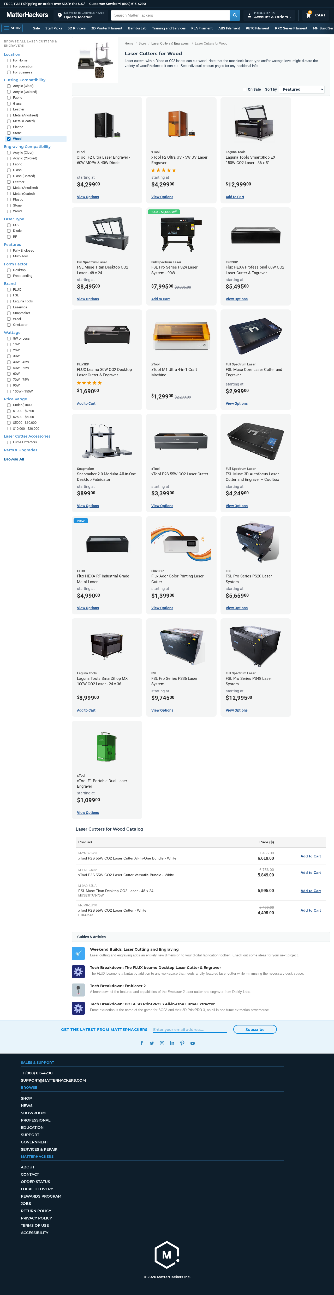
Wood (17, 139)
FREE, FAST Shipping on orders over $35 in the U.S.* (44, 4)
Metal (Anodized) (25, 115)
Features (12, 244)
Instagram (161, 1043)
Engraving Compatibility (27, 146)
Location (12, 54)
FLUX (17, 289)
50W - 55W (21, 368)
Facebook (141, 1043)
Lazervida (20, 307)
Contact (30, 1174)
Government (34, 1142)
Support (30, 1134)
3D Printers (77, 28)
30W (16, 356)
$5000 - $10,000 (25, 423)
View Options (88, 197)
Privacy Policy (36, 1218)
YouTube (192, 1043)
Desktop (19, 270)
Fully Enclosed (23, 250)
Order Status (35, 1181)
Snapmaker (21, 313)
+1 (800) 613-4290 (132, 4)
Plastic (18, 127)
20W (16, 350)
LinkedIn (172, 1043)
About (27, 1167)
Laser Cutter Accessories (27, 436)
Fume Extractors (25, 442)
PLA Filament (202, 28)
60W (16, 374)
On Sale (254, 89)
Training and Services (169, 28)
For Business (22, 72)
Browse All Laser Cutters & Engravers (30, 43)
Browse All (14, 459)
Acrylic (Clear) (23, 86)
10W (16, 344)
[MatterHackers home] (27, 15)
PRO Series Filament (291, 28)
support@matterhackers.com (53, 1080)
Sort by (271, 89)
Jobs (26, 1203)
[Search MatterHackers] (235, 15)
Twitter (151, 1043)
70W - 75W (21, 380)
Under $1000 (22, 405)
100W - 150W (23, 391)
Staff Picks (53, 28)
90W (16, 385)
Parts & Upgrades (20, 450)
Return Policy (36, 1211)
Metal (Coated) (24, 121)
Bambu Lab (137, 28)
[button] (80, 15)
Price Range (15, 399)
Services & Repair (39, 1149)
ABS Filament (229, 28)
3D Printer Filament (106, 28)
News (27, 1105)
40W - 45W (21, 362)
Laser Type (14, 219)
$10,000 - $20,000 (26, 429)
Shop (26, 1098)
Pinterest (182, 1043)
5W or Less (21, 338)
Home (129, 43)
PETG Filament (257, 28)
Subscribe (255, 1029)
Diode (17, 231)
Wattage (12, 332)
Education (32, 1127)
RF (15, 237)
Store (142, 43)
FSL (16, 295)
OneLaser (20, 325)
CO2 (16, 225)
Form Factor (15, 264)
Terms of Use (35, 1225)
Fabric (17, 97)
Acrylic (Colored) (25, 92)
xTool (17, 319)
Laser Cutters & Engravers (170, 43)
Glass (17, 103)
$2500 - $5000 (23, 417)
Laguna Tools (23, 301)
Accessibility (34, 1232)
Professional (35, 1120)
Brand (10, 283)
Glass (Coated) (24, 176)
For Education (23, 66)
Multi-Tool (20, 256)
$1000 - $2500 (23, 411)
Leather (18, 109)
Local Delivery (37, 1189)
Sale (36, 28)
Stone (17, 133)
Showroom (33, 1113)
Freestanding (22, 276)
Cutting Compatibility (24, 80)
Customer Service (103, 4)
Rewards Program (41, 1196)
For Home (20, 60)
